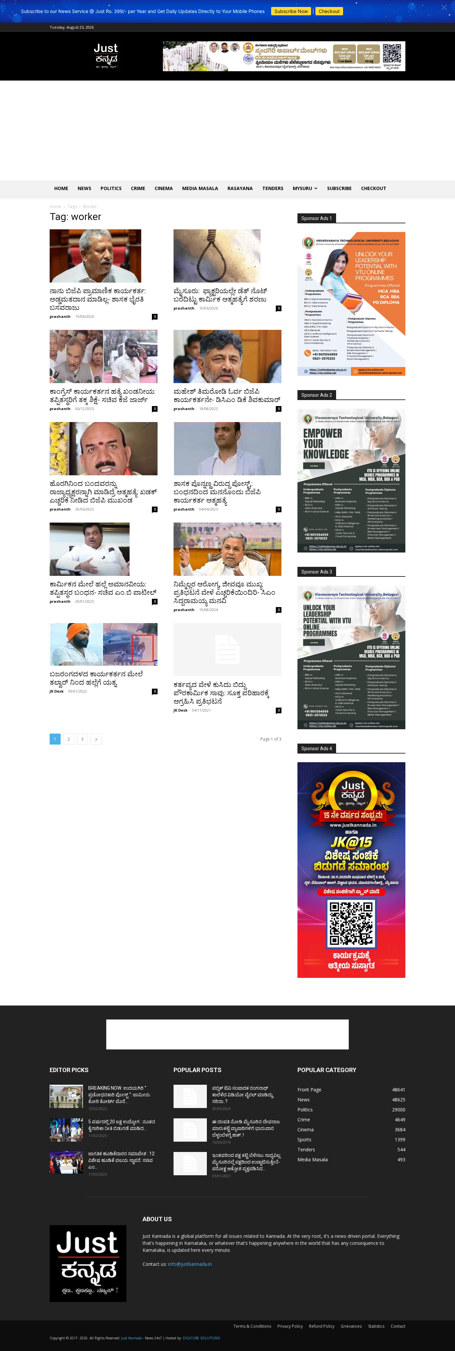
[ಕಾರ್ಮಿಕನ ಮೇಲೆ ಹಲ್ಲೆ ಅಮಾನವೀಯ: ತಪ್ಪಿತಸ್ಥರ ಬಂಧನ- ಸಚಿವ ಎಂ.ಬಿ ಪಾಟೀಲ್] (104, 549)
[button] (444, 7)
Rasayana (240, 188)
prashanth (60, 316)
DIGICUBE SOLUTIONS (201, 1338)
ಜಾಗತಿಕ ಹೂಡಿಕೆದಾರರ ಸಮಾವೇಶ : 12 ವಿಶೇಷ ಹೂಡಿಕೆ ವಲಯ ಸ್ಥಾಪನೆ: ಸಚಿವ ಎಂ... (121, 1160)
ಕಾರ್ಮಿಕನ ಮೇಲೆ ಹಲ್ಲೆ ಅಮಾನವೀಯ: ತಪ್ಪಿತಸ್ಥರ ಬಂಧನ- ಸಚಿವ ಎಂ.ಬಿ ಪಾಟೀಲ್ (103, 588)
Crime (138, 188)
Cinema (164, 188)
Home (61, 188)
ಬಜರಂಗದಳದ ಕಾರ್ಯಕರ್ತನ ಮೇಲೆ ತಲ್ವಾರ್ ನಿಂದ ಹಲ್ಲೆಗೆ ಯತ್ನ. (96, 678)
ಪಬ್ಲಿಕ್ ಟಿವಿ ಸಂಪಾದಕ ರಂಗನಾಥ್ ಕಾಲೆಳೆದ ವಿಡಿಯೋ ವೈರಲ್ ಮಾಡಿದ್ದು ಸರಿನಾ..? (242, 1094)
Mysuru (302, 188)
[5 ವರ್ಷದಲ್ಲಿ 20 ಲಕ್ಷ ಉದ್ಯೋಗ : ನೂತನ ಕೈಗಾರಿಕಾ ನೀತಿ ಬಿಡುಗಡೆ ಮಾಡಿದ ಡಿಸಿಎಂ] (66, 1130)
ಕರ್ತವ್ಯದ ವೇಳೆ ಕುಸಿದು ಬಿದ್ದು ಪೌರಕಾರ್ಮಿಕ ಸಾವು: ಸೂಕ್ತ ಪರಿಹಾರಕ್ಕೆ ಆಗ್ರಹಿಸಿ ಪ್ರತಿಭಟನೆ (221, 693)
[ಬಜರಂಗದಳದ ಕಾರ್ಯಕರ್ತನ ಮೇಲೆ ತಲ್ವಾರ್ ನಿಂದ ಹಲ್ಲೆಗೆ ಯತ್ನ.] (104, 644)
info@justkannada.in (190, 1264)
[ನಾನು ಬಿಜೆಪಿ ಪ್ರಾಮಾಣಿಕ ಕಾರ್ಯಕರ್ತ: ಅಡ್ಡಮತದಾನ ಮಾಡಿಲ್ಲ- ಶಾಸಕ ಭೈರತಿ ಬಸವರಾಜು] (104, 256)
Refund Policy (321, 1326)
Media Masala (200, 188)
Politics (111, 188)
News (84, 188)
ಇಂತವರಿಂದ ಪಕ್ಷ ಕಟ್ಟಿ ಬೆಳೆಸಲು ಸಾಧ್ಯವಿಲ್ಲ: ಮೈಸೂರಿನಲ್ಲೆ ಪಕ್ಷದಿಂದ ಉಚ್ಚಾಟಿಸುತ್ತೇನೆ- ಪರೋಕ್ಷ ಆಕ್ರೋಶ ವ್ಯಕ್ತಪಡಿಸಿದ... (246, 1162)
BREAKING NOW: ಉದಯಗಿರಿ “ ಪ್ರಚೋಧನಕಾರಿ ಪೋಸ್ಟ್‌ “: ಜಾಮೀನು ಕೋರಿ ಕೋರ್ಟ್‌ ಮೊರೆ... (119, 1094)
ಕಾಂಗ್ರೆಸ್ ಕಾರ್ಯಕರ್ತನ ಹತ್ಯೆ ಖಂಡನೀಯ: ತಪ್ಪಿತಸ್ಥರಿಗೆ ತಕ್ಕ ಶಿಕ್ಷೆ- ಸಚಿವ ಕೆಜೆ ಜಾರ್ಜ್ (103, 395)
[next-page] (96, 739)
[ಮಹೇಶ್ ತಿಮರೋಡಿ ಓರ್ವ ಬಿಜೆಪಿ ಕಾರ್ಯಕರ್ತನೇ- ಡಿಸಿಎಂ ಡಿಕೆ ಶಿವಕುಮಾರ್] (227, 356)
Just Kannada (131, 1338)
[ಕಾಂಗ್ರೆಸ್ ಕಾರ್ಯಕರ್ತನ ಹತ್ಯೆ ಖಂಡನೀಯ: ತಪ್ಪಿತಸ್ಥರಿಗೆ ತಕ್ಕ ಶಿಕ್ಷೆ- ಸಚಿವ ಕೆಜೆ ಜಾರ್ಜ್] (104, 356)
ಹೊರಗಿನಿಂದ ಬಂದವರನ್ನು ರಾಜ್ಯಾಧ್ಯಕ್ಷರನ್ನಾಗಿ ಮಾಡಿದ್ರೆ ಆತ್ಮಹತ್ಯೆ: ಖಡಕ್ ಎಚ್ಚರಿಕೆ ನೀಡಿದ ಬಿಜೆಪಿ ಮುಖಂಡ (103, 492)
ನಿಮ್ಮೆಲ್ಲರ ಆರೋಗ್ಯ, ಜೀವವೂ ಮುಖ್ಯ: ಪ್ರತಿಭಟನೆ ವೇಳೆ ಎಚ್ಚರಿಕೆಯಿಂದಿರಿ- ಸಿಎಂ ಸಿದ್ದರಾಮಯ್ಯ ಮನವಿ (224, 592)
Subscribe (339, 188)
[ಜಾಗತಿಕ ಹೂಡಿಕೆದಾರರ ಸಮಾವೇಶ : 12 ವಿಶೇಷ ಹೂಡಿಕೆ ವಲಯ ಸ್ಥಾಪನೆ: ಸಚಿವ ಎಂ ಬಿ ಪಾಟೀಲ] (66, 1162)
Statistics (376, 1326)
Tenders (272, 188)
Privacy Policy (290, 1326)
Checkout (329, 11)
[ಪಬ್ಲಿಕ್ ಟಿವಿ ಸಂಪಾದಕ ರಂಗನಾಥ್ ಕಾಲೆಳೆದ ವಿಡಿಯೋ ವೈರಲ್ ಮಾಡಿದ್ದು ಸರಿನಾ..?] (190, 1096)
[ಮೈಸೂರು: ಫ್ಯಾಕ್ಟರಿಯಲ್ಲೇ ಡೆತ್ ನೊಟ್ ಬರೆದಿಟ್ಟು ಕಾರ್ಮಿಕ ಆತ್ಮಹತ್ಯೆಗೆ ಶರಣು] (227, 256)
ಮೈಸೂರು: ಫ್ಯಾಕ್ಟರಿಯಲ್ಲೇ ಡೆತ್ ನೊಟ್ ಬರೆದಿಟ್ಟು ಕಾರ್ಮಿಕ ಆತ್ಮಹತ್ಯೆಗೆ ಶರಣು (220, 295)
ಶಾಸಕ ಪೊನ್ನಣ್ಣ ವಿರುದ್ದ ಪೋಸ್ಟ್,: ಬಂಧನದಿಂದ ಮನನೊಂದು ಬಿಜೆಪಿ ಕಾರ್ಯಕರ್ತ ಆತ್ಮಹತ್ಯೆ (217, 492)
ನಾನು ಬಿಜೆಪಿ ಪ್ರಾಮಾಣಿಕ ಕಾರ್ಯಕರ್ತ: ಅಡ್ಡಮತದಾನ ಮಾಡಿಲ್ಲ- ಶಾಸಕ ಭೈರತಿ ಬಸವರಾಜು (98, 299)
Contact (398, 1326)
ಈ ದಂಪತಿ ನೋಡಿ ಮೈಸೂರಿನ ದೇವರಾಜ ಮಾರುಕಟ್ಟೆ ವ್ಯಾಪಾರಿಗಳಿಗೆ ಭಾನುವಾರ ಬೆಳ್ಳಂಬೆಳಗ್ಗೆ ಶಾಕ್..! (246, 1128)
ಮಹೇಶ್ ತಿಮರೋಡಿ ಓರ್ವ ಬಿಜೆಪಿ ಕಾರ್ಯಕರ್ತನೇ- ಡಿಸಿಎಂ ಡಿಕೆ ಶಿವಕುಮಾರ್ (227, 395)
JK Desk (57, 691)
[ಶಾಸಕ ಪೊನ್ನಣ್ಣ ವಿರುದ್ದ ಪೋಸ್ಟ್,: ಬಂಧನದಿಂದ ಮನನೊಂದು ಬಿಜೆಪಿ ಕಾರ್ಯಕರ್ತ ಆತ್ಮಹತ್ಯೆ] (227, 448)
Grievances (351, 1326)
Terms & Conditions (252, 1326)
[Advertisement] (227, 130)
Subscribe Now (291, 11)
